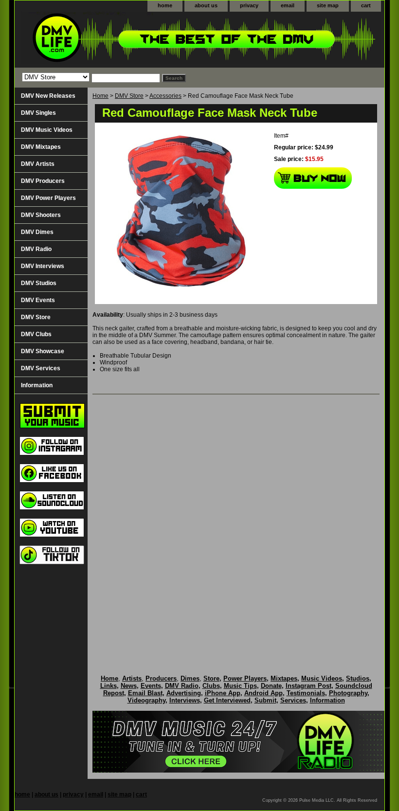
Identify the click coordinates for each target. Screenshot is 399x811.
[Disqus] (236, 524)
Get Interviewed (227, 700)
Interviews (184, 700)
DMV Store (129, 95)
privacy (249, 5)
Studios (357, 678)
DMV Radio (36, 249)
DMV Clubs (36, 334)
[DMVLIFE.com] (136, 40)
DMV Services (40, 368)
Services (293, 700)
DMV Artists (37, 164)
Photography (348, 693)
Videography (146, 700)
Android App (263, 693)
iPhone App (222, 693)
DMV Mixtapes (41, 147)
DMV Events (38, 300)
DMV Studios (38, 283)
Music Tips (240, 685)
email (287, 5)
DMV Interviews (42, 266)
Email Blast (145, 693)
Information (37, 385)
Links (108, 685)
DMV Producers (43, 181)
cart (366, 5)
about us (206, 5)
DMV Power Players (48, 198)
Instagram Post (308, 685)
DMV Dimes (37, 232)
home (165, 5)
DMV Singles (38, 112)
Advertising (183, 693)
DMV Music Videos (47, 129)
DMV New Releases (48, 95)
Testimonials (306, 693)
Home (100, 95)
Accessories (165, 95)
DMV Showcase (42, 351)
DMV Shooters (41, 215)
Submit (265, 700)
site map (328, 5)
